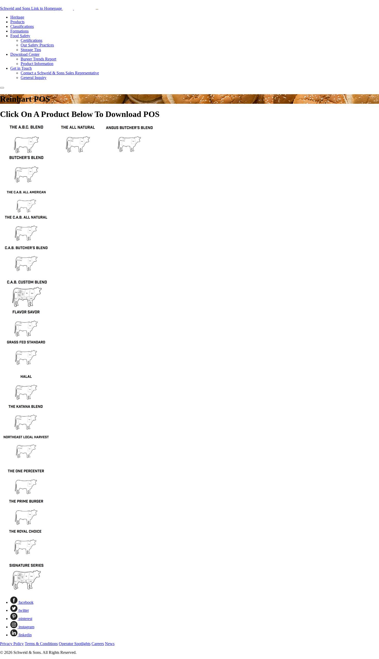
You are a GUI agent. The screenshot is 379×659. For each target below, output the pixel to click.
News (109, 643)
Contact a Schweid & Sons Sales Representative (60, 73)
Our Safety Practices (37, 45)
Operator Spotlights (74, 643)
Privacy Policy (12, 643)
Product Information (37, 63)
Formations (19, 31)
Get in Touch (21, 68)
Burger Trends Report (38, 59)
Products (17, 22)
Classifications (22, 26)
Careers (98, 643)
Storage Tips (31, 49)
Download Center (24, 54)
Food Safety (20, 36)
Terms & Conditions (41, 643)
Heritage (17, 17)
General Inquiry (33, 77)
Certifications (31, 40)
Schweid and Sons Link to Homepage (31, 8)
